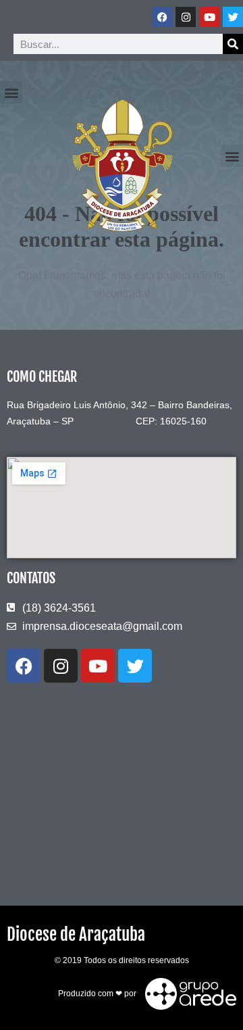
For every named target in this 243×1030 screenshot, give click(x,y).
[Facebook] (162, 17)
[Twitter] (233, 17)
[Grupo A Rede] (187, 993)
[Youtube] (209, 17)
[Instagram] (186, 17)
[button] (11, 92)
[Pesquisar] (233, 44)
